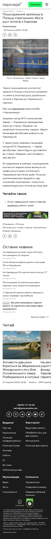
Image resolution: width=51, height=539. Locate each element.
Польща (20, 224)
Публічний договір (12, 470)
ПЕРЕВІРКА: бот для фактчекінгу (36, 434)
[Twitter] (10, 35)
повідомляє (18, 109)
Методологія (32, 441)
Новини (19, 11)
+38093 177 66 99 (25, 405)
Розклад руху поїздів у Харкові (18, 227)
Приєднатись (33, 482)
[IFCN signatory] (29, 503)
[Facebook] (5, 35)
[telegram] (22, 414)
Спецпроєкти (10, 492)
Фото (5, 487)
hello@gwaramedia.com (26, 408)
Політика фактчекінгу (37, 446)
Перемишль (9, 224)
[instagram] (15, 414)
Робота (6, 455)
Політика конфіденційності (12, 439)
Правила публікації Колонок (35, 493)
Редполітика (9, 433)
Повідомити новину (36, 487)
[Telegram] (15, 35)
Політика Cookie (11, 446)
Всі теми (7, 465)
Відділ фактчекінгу (35, 428)
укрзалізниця (41, 227)
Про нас (7, 428)
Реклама (7, 450)
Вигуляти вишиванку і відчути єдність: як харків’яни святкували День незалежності (23, 306)
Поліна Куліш (9, 26)
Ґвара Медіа (8, 11)
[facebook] (9, 414)
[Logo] (12, 4)
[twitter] (28, 414)
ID (4, 460)
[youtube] (35, 414)
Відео (5, 482)
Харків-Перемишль (12, 231)
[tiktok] (41, 414)
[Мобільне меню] (46, 4)
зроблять (12, 205)
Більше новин (38, 317)
